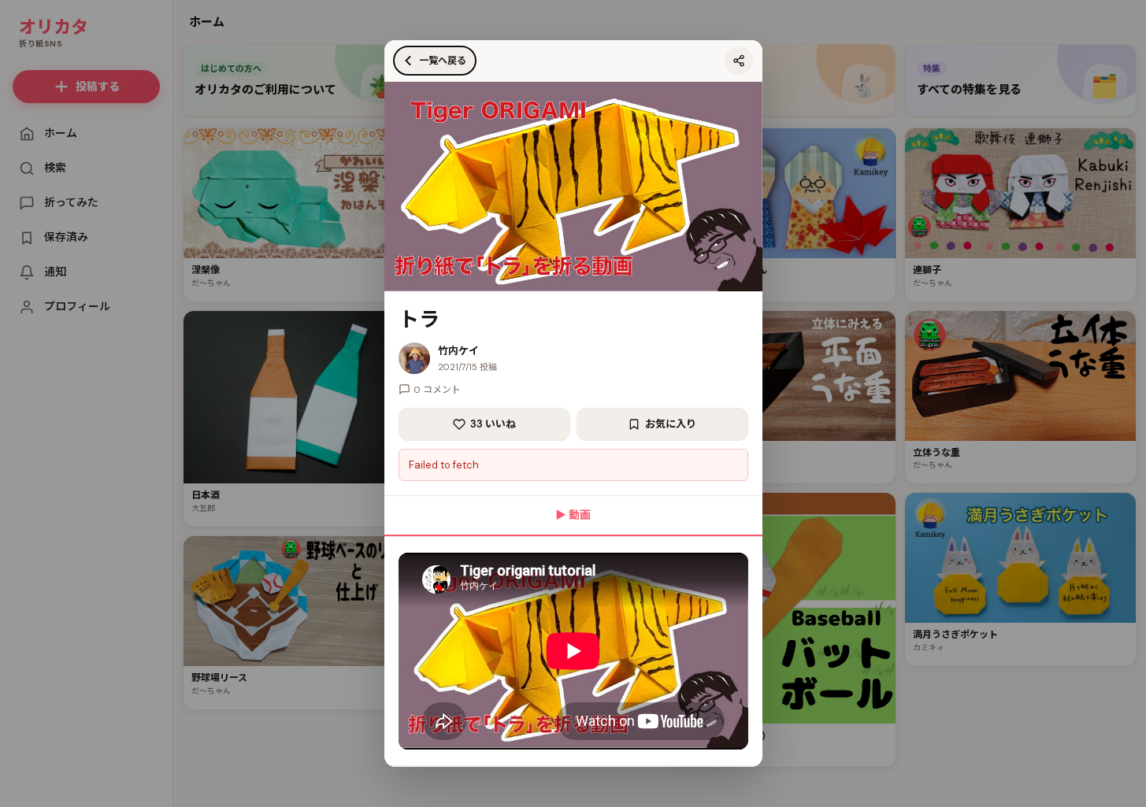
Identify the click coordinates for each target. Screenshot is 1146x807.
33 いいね (493, 424)
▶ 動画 (573, 515)
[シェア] (739, 60)
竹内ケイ (458, 350)
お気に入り (670, 424)
